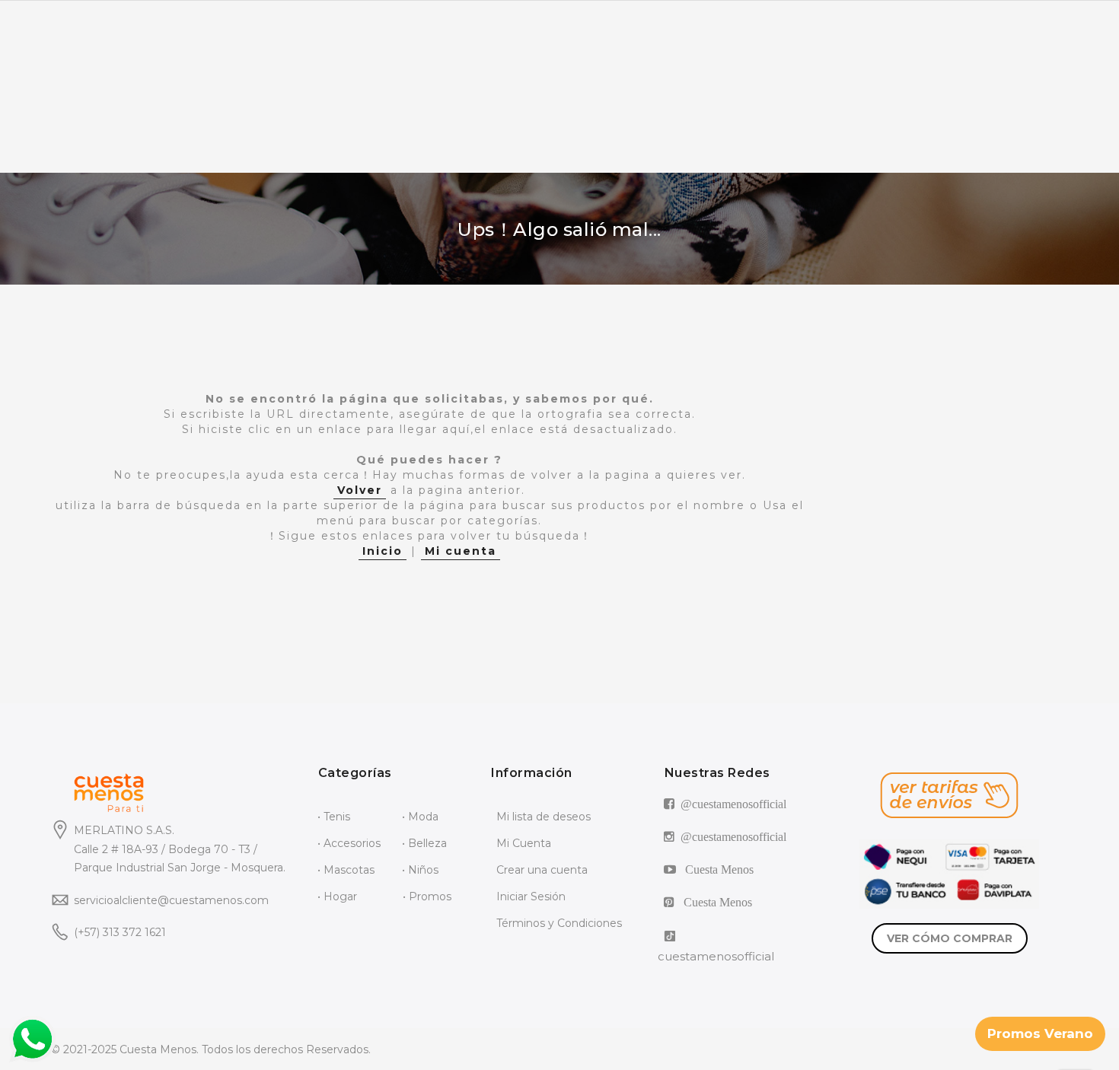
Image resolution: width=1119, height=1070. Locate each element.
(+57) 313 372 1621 (120, 932)
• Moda (420, 816)
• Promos (427, 896)
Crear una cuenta (542, 870)
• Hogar (337, 896)
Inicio (382, 551)
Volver (359, 490)
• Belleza (424, 843)
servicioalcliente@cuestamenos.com (171, 900)
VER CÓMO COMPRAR (949, 938)
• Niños (420, 870)
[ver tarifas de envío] (949, 795)
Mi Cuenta (523, 843)
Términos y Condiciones (559, 923)
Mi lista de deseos (543, 816)
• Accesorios (349, 843)
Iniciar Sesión (531, 896)
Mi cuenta (460, 551)
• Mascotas (346, 870)
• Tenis (333, 816)
